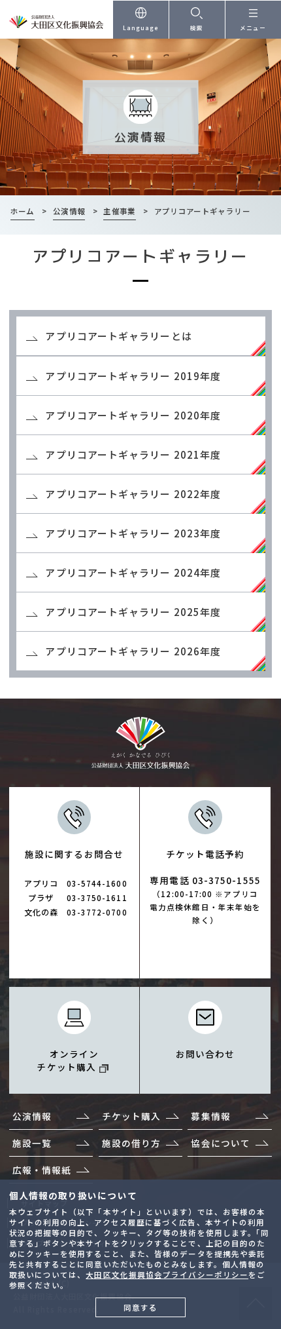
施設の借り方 (131, 1142)
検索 (196, 28)
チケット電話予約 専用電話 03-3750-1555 (205, 886)
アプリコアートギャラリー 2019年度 (133, 376)
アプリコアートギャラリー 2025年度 (133, 612)
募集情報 (210, 1116)
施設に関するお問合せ (75, 882)
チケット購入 (131, 1116)
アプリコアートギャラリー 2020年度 (133, 415)
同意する (140, 1307)
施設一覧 (32, 1142)
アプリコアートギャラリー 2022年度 (133, 494)
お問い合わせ (205, 1053)
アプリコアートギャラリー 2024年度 (133, 572)
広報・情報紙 (42, 1169)
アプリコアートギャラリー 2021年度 (133, 454)
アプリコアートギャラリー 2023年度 (133, 533)
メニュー (253, 28)
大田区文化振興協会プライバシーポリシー (167, 1274)
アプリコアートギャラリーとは (118, 336)
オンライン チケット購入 (68, 1060)
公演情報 (32, 1116)
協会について (220, 1142)
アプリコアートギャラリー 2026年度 (133, 651)
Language (141, 28)
